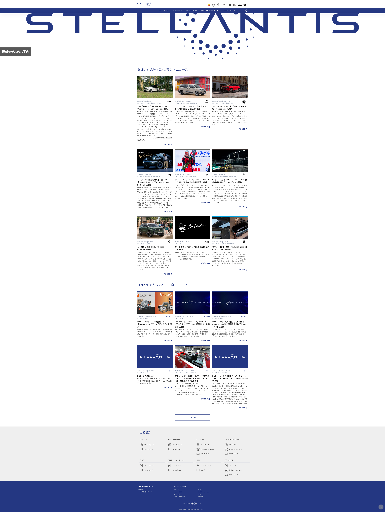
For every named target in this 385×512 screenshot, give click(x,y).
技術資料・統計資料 (207, 449)
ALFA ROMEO (178, 492)
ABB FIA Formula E (192, 176)
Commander (157, 103)
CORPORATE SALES (230, 11)
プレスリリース (149, 445)
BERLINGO (189, 103)
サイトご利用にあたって (145, 492)
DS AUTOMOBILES (179, 496)
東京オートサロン (191, 373)
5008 (224, 244)
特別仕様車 (230, 244)
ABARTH (176, 489)
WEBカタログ (148, 449)
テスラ (225, 373)
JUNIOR (230, 103)
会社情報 (140, 489)
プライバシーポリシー (200, 509)
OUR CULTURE (178, 11)
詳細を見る (167, 144)
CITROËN (177, 494)
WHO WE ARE (164, 11)
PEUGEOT (201, 496)
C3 (149, 244)
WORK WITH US (191, 11)
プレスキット (205, 445)
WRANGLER (156, 176)
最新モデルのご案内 (15, 52)
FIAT (199, 489)
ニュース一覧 (192, 417)
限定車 (150, 103)
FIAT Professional (203, 492)
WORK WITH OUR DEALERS (210, 11)
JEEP (199, 494)
